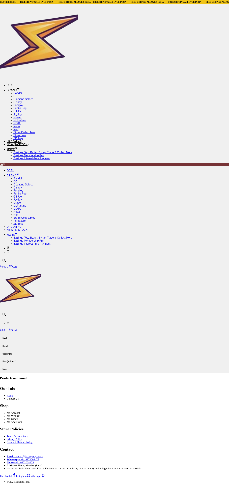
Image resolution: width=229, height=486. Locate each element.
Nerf (15, 129)
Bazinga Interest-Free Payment (31, 158)
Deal (10, 85)
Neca (16, 126)
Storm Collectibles (24, 132)
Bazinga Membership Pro (28, 155)
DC (15, 96)
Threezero (19, 135)
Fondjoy (18, 105)
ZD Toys (18, 138)
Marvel (17, 117)
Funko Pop (19, 108)
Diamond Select (23, 99)
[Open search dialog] (4, 260)
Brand (12, 90)
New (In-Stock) (17, 144)
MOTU (17, 123)
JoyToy (17, 114)
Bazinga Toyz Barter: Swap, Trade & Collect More (42, 152)
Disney (17, 102)
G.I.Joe (17, 111)
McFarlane (19, 120)
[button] (114, 164)
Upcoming (14, 141)
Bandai (17, 93)
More (11, 149)
